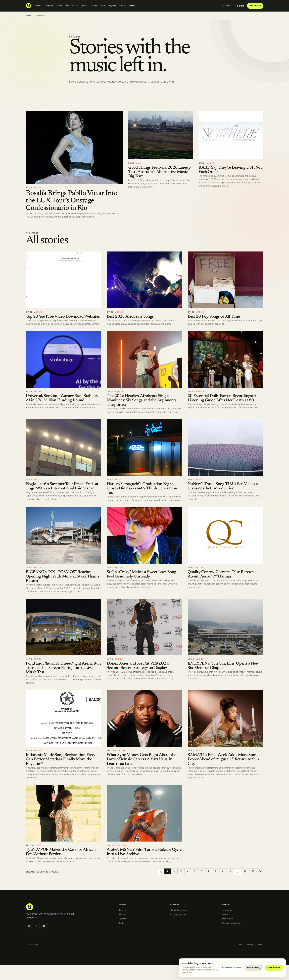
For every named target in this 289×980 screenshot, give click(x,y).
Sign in (240, 5)
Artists (122, 5)
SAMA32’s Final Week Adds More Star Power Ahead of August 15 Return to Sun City (223, 759)
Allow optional (273, 967)
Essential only (253, 967)
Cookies (260, 944)
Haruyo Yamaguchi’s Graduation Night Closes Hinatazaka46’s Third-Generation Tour (142, 488)
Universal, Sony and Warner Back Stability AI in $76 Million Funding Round (62, 398)
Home (39, 5)
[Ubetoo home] (28, 6)
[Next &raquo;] (260, 871)
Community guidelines (232, 923)
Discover (49, 5)
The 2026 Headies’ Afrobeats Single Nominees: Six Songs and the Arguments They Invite (141, 400)
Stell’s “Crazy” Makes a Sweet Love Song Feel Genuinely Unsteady (141, 574)
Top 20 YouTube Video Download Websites (63, 316)
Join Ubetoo (255, 5)
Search (122, 914)
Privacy (250, 944)
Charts (59, 5)
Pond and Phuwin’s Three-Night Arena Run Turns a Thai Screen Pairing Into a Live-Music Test (63, 668)
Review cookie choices (232, 967)
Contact (225, 914)
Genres (84, 5)
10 (229, 871)
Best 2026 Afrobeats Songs (130, 316)
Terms (240, 944)
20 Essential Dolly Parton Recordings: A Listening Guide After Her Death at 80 (222, 398)
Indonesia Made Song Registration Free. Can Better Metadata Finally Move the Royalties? (60, 759)
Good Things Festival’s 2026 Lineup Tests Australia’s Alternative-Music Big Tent (159, 172)
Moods (94, 5)
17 (253, 871)
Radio (102, 5)
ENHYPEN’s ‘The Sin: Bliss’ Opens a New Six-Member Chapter (223, 666)
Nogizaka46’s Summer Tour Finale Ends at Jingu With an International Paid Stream (62, 486)
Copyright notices (178, 914)
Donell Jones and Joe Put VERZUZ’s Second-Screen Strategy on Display (138, 666)
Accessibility (227, 918)
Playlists (112, 5)
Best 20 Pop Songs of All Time (214, 316)
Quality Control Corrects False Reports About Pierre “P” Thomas (221, 574)
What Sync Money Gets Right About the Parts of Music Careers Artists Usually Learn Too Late (141, 759)
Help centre (227, 910)
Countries (123, 918)
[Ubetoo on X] (29, 926)
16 (245, 871)
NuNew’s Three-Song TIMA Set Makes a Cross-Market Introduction (223, 486)
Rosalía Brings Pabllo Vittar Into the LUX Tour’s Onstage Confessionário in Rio (71, 200)
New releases (71, 5)
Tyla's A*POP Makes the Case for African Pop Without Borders (61, 852)
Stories (132, 5)
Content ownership (179, 910)
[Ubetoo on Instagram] (44, 926)
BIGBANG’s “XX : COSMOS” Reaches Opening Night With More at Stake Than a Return (62, 576)
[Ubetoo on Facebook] (37, 926)
